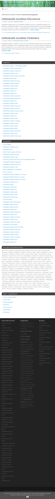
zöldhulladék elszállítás (18, 21)
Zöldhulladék (5, 347)
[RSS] (53, 3)
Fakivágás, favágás (6, 327)
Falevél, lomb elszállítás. (7, 330)
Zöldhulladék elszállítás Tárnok (10, 113)
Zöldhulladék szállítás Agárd (10, 78)
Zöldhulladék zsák (6, 480)
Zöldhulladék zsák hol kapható (10, 224)
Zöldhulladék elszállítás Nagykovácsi (12, 98)
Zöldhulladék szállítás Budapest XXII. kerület (14, 177)
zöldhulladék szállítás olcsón (28, 405)
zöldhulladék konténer (24, 397)
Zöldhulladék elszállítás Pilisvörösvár (21, 19)
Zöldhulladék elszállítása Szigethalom (12, 162)
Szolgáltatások (5, 337)
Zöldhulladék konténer (7, 431)
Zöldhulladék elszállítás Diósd (10, 88)
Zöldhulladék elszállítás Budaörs (11, 86)
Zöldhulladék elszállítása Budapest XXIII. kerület (14, 174)
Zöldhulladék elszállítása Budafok (11, 154)
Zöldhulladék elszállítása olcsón (43, 32)
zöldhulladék (25, 336)
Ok (27, 496)
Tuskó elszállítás (7, 144)
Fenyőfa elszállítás (7, 199)
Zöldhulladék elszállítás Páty (10, 101)
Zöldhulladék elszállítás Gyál (10, 93)
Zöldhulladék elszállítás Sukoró (10, 133)
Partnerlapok (6, 312)
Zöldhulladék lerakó (7, 149)
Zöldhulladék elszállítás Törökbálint (28, 32)
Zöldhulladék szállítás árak (8, 445)
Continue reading (35, 29)
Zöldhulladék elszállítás (12, 3)
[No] (53, 495)
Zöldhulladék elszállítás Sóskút (10, 73)
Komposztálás (6, 299)
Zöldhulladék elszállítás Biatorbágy (11, 81)
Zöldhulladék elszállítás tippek (10, 192)
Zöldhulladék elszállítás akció (10, 189)
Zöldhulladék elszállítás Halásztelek (11, 96)
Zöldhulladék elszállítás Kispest (10, 147)
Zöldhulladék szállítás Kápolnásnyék (11, 131)
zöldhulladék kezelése (29, 395)
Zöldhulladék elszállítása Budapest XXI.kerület (14, 179)
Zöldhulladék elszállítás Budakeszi (11, 83)
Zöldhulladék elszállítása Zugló (10, 157)
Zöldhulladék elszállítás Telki (10, 116)
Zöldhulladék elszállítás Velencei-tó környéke (14, 76)
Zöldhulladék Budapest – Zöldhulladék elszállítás (14, 66)
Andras (5, 21)
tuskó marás (23, 334)
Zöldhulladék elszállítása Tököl (10, 118)
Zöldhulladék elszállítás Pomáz (10, 103)
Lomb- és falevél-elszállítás (9, 297)
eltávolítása (22, 323)
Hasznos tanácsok (7, 172)
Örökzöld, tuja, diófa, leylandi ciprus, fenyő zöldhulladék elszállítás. (19, 159)
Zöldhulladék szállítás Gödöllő (10, 128)
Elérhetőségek (6, 309)
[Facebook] (49, 3)
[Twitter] (51, 3)
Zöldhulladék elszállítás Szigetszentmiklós (13, 111)
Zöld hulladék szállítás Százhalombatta (12, 68)
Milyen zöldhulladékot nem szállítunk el (12, 169)
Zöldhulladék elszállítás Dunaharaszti (12, 71)
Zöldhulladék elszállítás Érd (9, 91)
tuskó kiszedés (29, 326)
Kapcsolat (4, 332)
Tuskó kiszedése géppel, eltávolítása (12, 152)
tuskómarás (26, 331)
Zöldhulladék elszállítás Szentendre (11, 108)
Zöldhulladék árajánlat (8, 184)
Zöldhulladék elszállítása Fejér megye (12, 136)
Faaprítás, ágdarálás (8, 302)
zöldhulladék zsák (23, 407)
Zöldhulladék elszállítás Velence (10, 123)
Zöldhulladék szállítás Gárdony (10, 126)
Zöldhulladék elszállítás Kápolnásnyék (27, 369)
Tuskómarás (6, 304)
